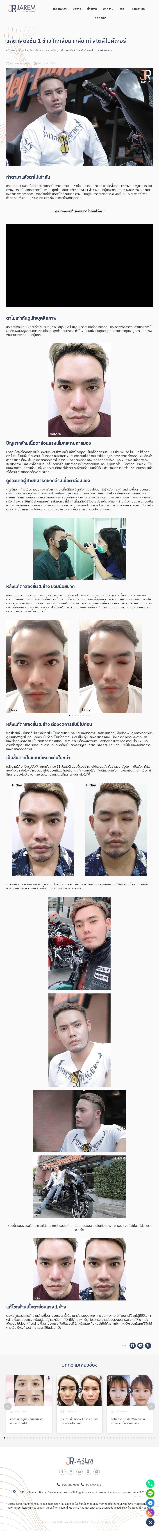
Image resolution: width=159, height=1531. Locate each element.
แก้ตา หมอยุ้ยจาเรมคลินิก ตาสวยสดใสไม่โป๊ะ (26, 1421)
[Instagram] (71, 1472)
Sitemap (95, 1522)
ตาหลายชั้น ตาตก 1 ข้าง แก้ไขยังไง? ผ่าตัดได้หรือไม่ (79, 1421)
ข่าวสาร (92, 9)
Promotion (137, 9)
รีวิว (122, 9)
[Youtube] (79, 1472)
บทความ (108, 9)
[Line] (88, 1472)
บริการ (77, 9)
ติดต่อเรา (100, 18)
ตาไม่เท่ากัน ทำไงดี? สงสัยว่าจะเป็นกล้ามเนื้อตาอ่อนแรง (129, 1421)
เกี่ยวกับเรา (60, 9)
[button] (10, 666)
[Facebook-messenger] (96, 1472)
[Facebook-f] (62, 1472)
